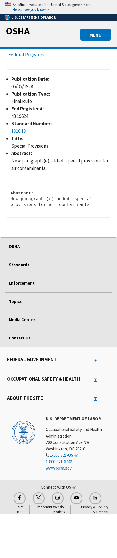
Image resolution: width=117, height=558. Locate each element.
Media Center (22, 319)
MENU (95, 35)
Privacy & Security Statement (94, 509)
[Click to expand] (58, 7)
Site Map (20, 509)
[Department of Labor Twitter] (39, 498)
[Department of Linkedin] (95, 498)
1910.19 (18, 131)
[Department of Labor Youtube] (76, 498)
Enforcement (22, 283)
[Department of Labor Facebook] (20, 498)
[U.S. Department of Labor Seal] (23, 432)
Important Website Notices (51, 509)
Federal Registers (26, 54)
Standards (19, 264)
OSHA (18, 31)
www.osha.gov (59, 468)
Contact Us (19, 338)
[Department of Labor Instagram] (58, 498)
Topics (15, 301)
